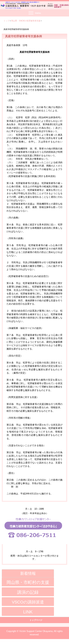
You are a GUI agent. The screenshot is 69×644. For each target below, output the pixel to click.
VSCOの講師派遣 (28, 602)
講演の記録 (28, 592)
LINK (28, 611)
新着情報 (28, 573)
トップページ (36, 620)
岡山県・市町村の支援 (28, 582)
